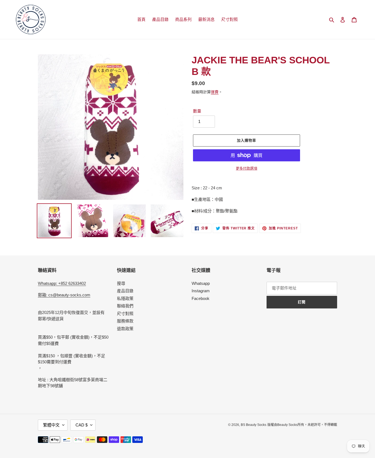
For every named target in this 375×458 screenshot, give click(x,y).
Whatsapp (201, 283)
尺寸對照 (125, 313)
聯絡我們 (125, 306)
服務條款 (125, 321)
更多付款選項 (246, 168)
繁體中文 (51, 425)
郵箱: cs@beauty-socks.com (64, 295)
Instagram (201, 290)
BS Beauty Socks (253, 425)
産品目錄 (125, 290)
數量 (197, 111)
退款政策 (125, 328)
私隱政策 (125, 298)
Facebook (200, 298)
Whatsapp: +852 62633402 (62, 283)
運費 (215, 92)
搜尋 (121, 283)
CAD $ (81, 425)
